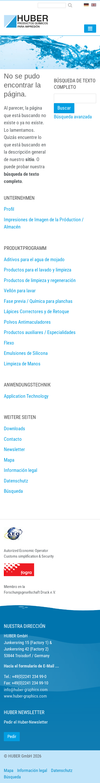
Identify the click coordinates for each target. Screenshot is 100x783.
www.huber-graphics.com (25, 696)
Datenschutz (61, 770)
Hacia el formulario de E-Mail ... (31, 665)
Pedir (11, 736)
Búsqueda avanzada (73, 117)
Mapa (8, 770)
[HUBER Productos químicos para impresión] (28, 21)
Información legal (32, 770)
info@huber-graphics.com (26, 689)
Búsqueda (12, 776)
